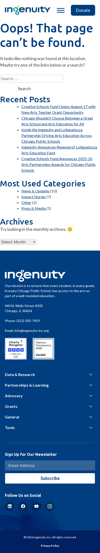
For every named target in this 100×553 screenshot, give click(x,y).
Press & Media (33, 208)
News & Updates (35, 191)
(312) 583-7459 (28, 321)
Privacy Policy (50, 545)
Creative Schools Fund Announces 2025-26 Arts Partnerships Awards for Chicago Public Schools (58, 164)
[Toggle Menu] (61, 10)
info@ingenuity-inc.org (31, 330)
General (12, 417)
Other (26, 202)
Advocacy (14, 395)
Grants (11, 406)
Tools (10, 427)
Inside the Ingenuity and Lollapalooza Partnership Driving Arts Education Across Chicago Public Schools (56, 135)
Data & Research (20, 374)
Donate (83, 10)
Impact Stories (33, 196)
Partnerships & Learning (27, 385)
